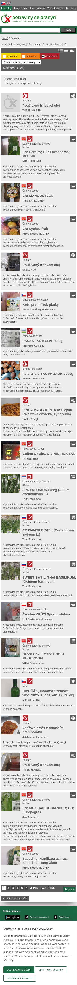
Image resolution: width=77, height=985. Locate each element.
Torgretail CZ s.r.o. (33, 345)
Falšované (31, 56)
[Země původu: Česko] (23, 296)
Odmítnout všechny (50, 970)
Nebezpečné (51, 56)
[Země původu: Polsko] (23, 606)
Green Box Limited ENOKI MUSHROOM (43, 656)
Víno (24, 686)
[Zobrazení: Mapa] (72, 51)
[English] (8, 3)
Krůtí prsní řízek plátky (40, 305)
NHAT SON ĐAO (31, 161)
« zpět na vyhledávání (15, 898)
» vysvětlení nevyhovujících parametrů (23, 44)
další (33, 888)
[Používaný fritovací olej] (10, 102)
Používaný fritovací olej (41, 105)
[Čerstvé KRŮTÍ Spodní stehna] (10, 611)
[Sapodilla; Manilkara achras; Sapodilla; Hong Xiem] (10, 855)
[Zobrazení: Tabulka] (66, 51)
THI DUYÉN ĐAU (31, 769)
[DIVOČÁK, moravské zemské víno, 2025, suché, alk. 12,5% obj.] (10, 688)
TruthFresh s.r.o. (31, 499)
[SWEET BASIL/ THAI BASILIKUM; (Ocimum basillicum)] (10, 571)
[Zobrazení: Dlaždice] (60, 51)
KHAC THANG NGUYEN (35, 233)
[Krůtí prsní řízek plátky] (10, 301)
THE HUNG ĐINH (31, 110)
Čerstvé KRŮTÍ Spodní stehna (46, 614)
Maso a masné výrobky (35, 299)
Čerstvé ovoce (30, 190)
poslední (46, 888)
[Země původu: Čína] (23, 642)
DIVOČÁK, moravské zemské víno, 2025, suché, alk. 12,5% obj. (48, 693)
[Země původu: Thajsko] (23, 478)
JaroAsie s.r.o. (30, 817)
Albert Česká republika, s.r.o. (39, 309)
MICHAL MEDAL (31, 700)
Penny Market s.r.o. (33, 378)
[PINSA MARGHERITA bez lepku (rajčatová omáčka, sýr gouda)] (10, 407)
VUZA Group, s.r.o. (33, 663)
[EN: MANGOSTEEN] (10, 192)
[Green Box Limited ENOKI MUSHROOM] (10, 647)
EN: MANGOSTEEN (37, 196)
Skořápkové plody (32, 368)
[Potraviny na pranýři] (28, 18)
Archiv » (69, 889)
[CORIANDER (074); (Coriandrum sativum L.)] (10, 524)
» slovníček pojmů (56, 44)
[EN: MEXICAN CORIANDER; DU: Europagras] (10, 801)
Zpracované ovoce (32, 335)
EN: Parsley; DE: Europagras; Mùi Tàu (46, 154)
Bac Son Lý (29, 269)
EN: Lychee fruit (35, 229)
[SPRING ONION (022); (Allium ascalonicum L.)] (10, 483)
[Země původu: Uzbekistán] (23, 332)
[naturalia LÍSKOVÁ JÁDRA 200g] (10, 370)
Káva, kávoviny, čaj (33, 448)
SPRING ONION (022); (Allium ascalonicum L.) (46, 492)
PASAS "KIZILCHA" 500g (42, 341)
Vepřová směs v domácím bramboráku (43, 730)
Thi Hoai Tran (30, 458)
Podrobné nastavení (19, 978)
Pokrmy (26, 100)
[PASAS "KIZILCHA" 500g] (10, 337)
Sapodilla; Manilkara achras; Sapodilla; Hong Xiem (45, 861)
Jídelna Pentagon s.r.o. (35, 737)
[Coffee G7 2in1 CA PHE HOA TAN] (10, 450)
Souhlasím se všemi (19, 970)
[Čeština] (3, 3)
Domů (5, 38)
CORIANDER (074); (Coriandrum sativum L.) (48, 532)
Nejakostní (12, 56)
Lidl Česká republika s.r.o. (37, 619)
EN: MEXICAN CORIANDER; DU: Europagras (48, 810)
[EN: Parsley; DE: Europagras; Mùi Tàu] (10, 145)
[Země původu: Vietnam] (23, 140)
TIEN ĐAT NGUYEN (33, 200)
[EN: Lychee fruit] (10, 225)
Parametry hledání (15, 78)
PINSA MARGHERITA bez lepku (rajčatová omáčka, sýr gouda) (47, 412)
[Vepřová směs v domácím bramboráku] (10, 725)
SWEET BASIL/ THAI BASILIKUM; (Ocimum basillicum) (49, 579)
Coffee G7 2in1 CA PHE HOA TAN (48, 454)
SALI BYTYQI (30, 419)
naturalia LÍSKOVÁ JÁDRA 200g (47, 374)
